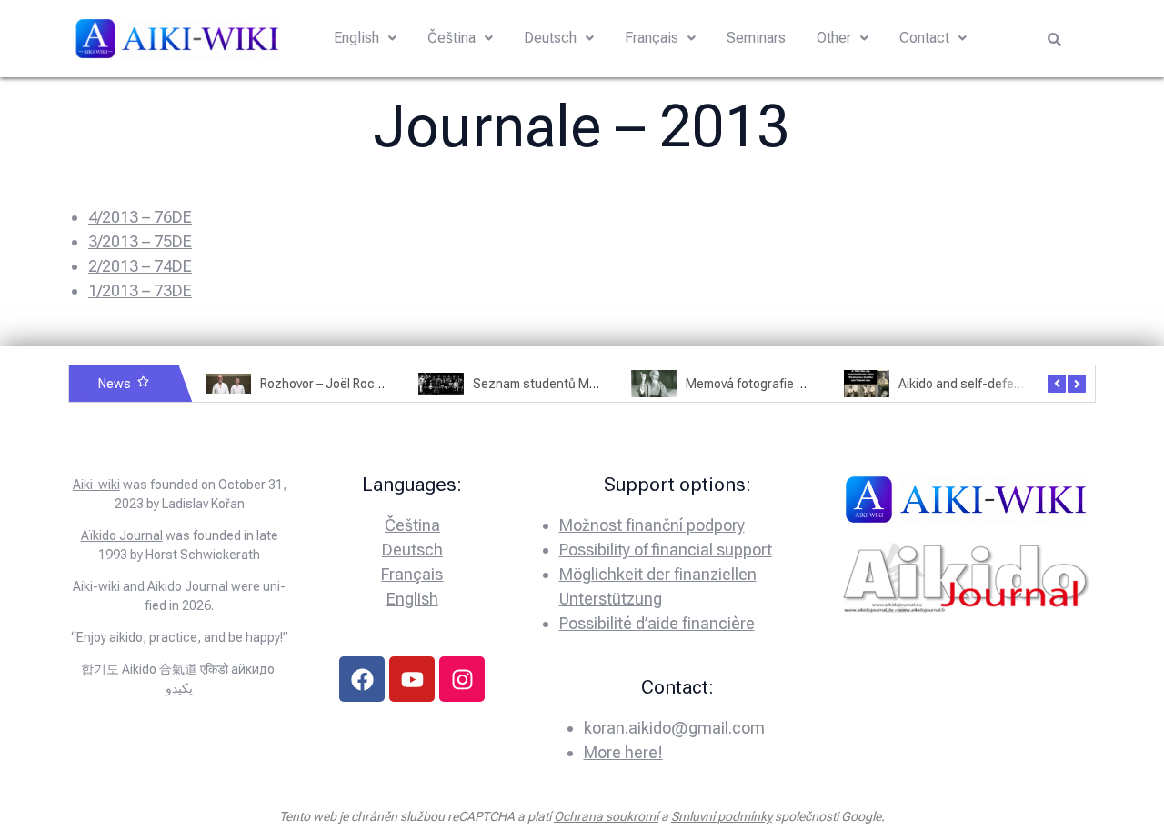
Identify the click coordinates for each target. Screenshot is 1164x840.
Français (651, 37)
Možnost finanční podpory (652, 525)
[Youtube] (412, 679)
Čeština (451, 37)
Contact (924, 37)
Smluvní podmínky (721, 816)
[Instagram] (462, 679)
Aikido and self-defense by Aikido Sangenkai (1025, 383)
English (356, 37)
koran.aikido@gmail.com (674, 727)
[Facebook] (362, 679)
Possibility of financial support (665, 549)
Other (834, 37)
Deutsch (550, 37)
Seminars (756, 37)
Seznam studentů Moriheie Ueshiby (575, 383)
